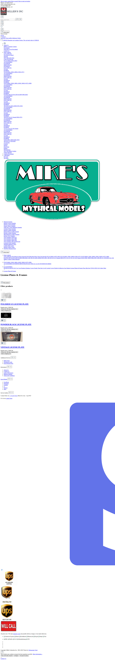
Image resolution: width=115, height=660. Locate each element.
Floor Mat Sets (86, 268)
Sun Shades (67, 268)
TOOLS (92, 268)
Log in (2, 35)
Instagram (6, 383)
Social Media (4, 379)
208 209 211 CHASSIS (103, 258)
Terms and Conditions (9, 375)
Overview (3, 38)
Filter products (6, 282)
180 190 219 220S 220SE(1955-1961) (37, 258)
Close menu (6, 32)
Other (104, 268)
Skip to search (14, 1)
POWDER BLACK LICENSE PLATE (16, 324)
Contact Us (6, 371)
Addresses (14, 38)
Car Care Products (21, 268)
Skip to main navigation (24, 1)
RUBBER (48, 263)
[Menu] (2, 16)
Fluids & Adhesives (59, 268)
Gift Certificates (8, 256)
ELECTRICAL (31, 263)
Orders (19, 38)
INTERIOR (43, 263)
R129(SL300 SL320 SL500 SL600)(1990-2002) (16, 258)
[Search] (17, 19)
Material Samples (8, 374)
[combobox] (8, 20)
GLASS (37, 263)
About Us (6, 370)
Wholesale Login (8, 362)
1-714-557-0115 (14, 395)
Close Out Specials (42, 256)
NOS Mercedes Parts (31, 256)
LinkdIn (6, 385)
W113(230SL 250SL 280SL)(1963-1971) (70, 256)
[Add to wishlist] (3, 300)
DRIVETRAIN (23, 263)
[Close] (1, 657)
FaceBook (6, 382)
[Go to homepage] (12, 14)
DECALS (97, 268)
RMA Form (7, 360)
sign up (4, 36)
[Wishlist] (2, 27)
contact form (9, 398)
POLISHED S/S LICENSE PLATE (15, 304)
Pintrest (5, 387)
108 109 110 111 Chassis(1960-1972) (56, 258)
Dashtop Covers (30, 268)
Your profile (9, 38)
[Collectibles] (52, 220)
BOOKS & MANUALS (10, 268)
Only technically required (6, 655)
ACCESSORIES (8, 263)
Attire (101, 268)
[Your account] (2, 29)
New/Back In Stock (17, 256)
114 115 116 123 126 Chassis (73, 258)
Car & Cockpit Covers (48, 268)
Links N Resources (8, 372)
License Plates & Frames (76, 268)
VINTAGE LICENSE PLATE (12, 347)
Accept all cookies (24, 655)
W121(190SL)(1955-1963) (53, 256)
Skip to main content (6, 1)
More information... (37, 654)
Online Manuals (16, 259)
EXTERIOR (16, 263)
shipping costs (16, 633)
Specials (24, 256)
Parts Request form (8, 363)
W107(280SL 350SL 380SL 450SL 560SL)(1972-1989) (95, 256)
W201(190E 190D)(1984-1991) (89, 258)
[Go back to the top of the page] (2, 652)
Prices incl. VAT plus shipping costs (9, 309)
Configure (16, 655)
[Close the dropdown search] (20, 19)
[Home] (5, 43)
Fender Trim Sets (38, 268)
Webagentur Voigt (33, 650)
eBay (5, 389)
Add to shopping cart (6, 310)
